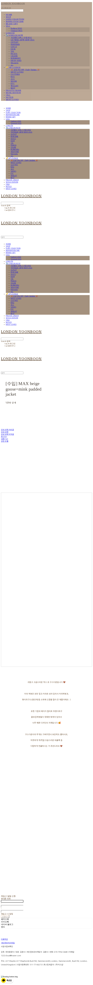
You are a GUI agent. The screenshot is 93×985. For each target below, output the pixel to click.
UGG (8, 26)
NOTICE (9, 97)
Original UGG (17, 31)
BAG (13, 77)
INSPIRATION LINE (15, 21)
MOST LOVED (17, 72)
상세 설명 (4, 432)
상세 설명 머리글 (7, 430)
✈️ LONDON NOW (14, 35)
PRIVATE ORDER (13, 90)
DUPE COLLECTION (15, 19)
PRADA (14, 54)
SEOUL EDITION (13, 93)
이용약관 (4, 939)
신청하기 (5, 916)
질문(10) (4, 439)
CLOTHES (15, 74)
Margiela (14, 63)
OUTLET (15, 42)
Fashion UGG (16, 28)
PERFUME (15, 44)
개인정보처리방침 (8, 943)
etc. (12, 65)
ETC (13, 84)
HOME (9, 15)
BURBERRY (16, 58)
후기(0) (4, 436)
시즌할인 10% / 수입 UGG (21, 38)
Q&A (8, 95)
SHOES (14, 81)
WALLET (15, 86)
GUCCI (14, 47)
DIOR (13, 49)
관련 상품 (4, 441)
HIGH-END (16, 61)
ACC (13, 79)
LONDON (10, 33)
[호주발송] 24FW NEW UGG (23, 40)
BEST (13, 88)
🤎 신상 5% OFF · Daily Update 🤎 (25, 70)
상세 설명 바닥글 (7, 434)
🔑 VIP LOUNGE (13, 67)
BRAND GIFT (12, 24)
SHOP (8, 17)
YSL (12, 51)
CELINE (14, 56)
